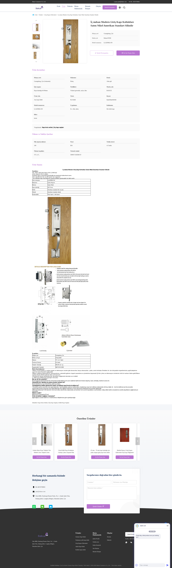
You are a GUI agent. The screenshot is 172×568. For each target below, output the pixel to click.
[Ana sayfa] (39, 7)
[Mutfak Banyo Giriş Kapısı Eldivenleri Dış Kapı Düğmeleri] (73, 435)
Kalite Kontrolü (97, 545)
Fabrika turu (96, 542)
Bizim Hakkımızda (78, 7)
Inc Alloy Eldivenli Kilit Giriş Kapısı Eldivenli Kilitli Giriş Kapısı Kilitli (122, 452)
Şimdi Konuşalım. (110, 7)
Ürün (63, 6)
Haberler (109, 540)
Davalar (109, 537)
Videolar (70, 6)
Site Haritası (96, 548)
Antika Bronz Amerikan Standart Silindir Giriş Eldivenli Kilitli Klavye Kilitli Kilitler (98, 452)
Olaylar (98, 6)
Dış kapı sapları (53, 402)
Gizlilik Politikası (54, 565)
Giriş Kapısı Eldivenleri (50, 15)
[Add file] (136, 565)
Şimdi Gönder (97, 506)
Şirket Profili (96, 538)
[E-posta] (53, 508)
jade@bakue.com (40, 491)
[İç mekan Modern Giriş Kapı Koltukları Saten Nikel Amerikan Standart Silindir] (65, 41)
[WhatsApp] (36, 508)
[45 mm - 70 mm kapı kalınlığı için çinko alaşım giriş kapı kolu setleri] (49, 435)
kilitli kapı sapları (63, 402)
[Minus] (167, 526)
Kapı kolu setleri (43, 402)
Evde (58, 6)
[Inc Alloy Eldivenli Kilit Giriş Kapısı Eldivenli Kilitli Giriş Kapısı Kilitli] (122, 435)
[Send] (167, 565)
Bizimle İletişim (87, 7)
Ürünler (41, 15)
